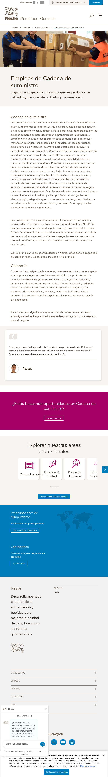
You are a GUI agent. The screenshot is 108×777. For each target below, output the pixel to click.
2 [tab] (52, 486)
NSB (54, 704)
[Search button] (91, 15)
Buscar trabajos (54, 418)
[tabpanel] (28, 469)
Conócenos (54, 672)
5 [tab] (57, 486)
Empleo (54, 680)
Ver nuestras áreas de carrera (54, 496)
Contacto (96, 2)
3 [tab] (54, 486)
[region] (54, 764)
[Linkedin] (54, 742)
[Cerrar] (103, 755)
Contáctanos (20, 547)
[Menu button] (100, 15)
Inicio (56, 592)
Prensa (54, 688)
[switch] (40, 2)
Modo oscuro (26, 2)
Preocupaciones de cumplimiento (24, 515)
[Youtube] (63, 742)
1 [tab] (50, 486)
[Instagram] (72, 742)
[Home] (30, 13)
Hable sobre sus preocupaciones (28, 523)
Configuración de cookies (56, 771)
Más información (87, 766)
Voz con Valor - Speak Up (25, 530)
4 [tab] (56, 486)
